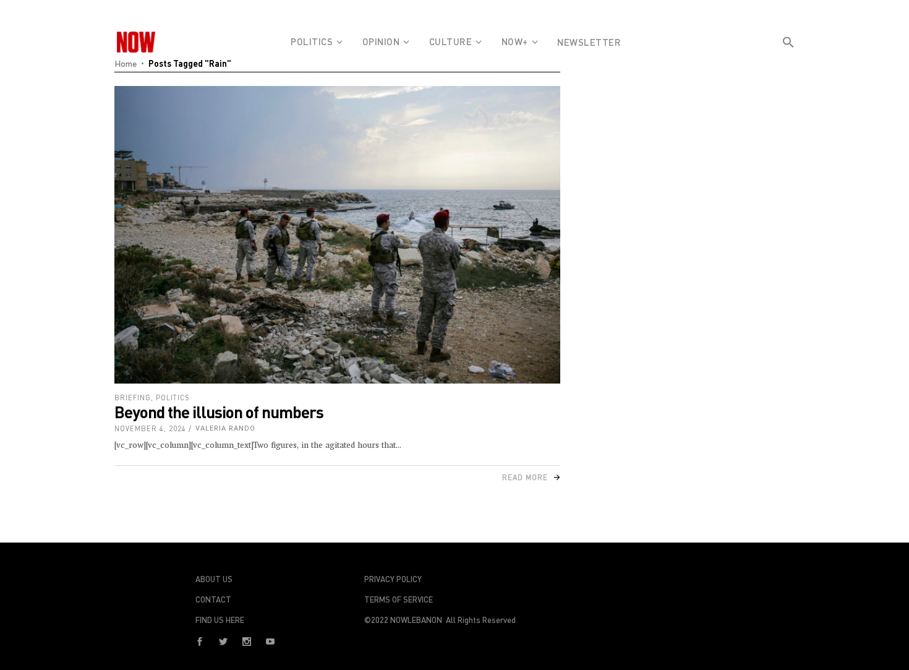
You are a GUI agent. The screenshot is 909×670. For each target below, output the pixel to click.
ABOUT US (214, 579)
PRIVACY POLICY (393, 579)
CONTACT (213, 599)
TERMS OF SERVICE (398, 599)
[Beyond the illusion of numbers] (337, 235)
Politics (173, 397)
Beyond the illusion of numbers (218, 411)
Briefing (132, 397)
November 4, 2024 (150, 428)
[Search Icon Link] (788, 64)
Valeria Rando (225, 428)
